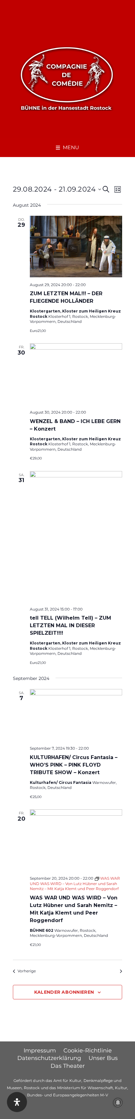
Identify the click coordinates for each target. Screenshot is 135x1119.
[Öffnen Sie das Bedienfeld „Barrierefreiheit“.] (17, 1102)
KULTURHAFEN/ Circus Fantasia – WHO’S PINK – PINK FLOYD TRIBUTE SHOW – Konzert (73, 764)
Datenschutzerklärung (49, 1058)
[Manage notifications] (118, 1103)
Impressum (40, 1050)
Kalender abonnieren (64, 992)
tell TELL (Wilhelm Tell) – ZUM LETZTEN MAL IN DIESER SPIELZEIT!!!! (70, 625)
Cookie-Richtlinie (87, 1050)
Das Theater (68, 1065)
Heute (68, 971)
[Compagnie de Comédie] (67, 77)
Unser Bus (103, 1058)
